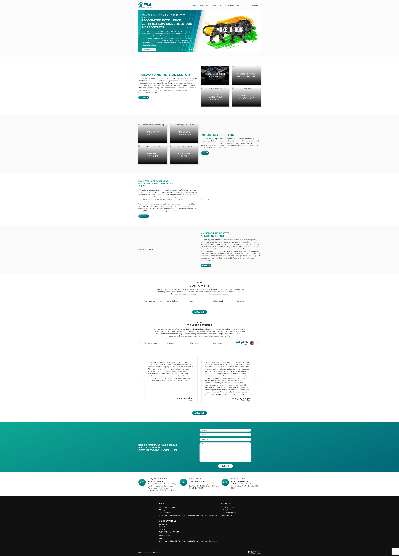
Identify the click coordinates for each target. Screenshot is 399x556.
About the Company (167, 507)
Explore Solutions (149, 44)
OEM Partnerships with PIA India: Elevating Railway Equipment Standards (188, 515)
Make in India (228, 5)
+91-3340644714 (239, 481)
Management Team (167, 510)
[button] (190, 49)
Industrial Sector (227, 507)
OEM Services (226, 515)
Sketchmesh (256, 553)
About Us (204, 5)
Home (195, 5)
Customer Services (228, 513)
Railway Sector (226, 510)
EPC (237, 5)
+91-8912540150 (156, 481)
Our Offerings (215, 5)
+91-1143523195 (197, 481)
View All (205, 153)
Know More (144, 97)
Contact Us (255, 5)
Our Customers (165, 513)
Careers (245, 5)
